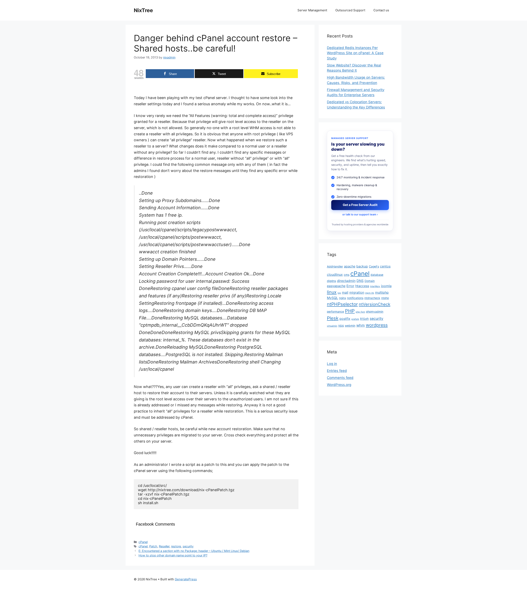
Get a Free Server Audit (360, 205)
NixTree (143, 10)
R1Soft (364, 319)
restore (176, 546)
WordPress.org (339, 385)
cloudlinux (335, 274)
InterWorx (375, 286)
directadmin (346, 281)
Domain (370, 281)
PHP (350, 311)
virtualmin (332, 326)
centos (385, 266)
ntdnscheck (372, 298)
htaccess (362, 286)
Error (350, 286)
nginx (342, 298)
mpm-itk (369, 293)
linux (332, 292)
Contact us (381, 10)
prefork (355, 319)
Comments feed (340, 378)
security (188, 546)
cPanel (143, 542)
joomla (386, 286)
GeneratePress (186, 579)
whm (360, 325)
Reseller (164, 546)
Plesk (332, 318)
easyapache (336, 286)
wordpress (377, 325)
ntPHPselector (342, 304)
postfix (344, 319)
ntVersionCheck (374, 304)
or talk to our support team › (360, 214)
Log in (332, 364)
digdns (331, 281)
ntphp (385, 298)
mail (345, 292)
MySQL (332, 298)
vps (341, 325)
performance (335, 311)
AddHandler (335, 266)
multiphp (382, 292)
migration (356, 292)
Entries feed (337, 371)
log (339, 293)
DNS (360, 281)
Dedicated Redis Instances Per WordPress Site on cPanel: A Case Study (355, 53)
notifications (355, 298)
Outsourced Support (350, 10)
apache (349, 266)
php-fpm (360, 312)
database (377, 274)
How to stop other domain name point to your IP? (173, 555)
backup (362, 266)
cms (346, 274)
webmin (350, 325)
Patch (153, 546)
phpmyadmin (374, 311)
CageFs (374, 266)
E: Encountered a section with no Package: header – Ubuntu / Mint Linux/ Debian (194, 551)
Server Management (312, 10)
